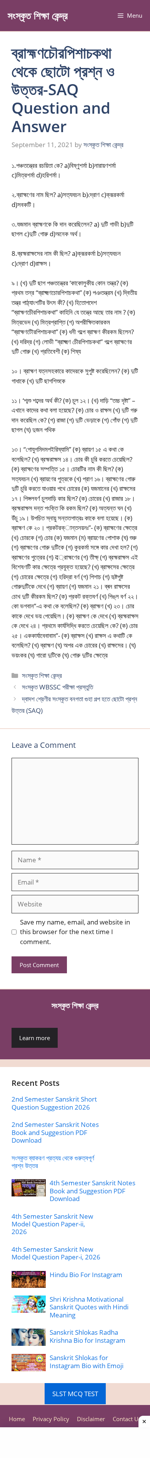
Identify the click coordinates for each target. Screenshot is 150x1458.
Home (17, 1419)
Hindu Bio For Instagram (86, 1274)
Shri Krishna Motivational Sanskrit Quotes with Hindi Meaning (89, 1307)
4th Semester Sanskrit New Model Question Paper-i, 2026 (56, 1253)
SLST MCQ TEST (75, 1393)
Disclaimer (91, 1419)
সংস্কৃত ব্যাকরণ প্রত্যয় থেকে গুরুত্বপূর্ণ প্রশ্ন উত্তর (53, 1161)
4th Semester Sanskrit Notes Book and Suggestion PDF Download (92, 1190)
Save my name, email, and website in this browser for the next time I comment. (75, 932)
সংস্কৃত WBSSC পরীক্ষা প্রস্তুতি (57, 687)
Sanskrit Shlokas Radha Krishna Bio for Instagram (87, 1336)
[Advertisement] (75, 1442)
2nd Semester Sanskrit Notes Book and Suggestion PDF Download (55, 1132)
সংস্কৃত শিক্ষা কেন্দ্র (38, 15)
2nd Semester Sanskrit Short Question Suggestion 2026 (54, 1103)
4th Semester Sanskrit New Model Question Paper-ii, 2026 (52, 1224)
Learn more (34, 1038)
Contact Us (127, 1419)
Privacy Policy (51, 1419)
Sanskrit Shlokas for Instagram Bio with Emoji (86, 1361)
